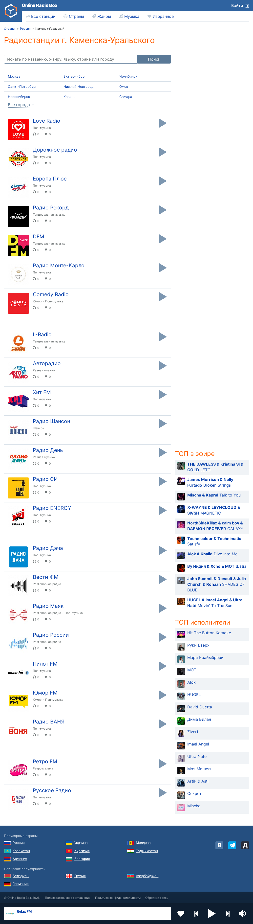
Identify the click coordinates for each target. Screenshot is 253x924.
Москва (14, 76)
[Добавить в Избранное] (181, 914)
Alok (191, 682)
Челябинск (128, 76)
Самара (125, 97)
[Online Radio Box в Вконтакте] (219, 845)
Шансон (38, 428)
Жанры (104, 16)
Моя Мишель (199, 768)
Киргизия (82, 851)
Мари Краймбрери (205, 657)
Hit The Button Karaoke (209, 632)
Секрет (194, 793)
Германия (21, 884)
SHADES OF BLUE (216, 584)
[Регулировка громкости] (243, 914)
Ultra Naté (197, 756)
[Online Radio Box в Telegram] (232, 845)
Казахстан (21, 851)
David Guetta (199, 706)
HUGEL (194, 694)
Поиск (154, 59)
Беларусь (21, 876)
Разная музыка (44, 370)
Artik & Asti (198, 781)
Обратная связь (156, 898)
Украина (81, 843)
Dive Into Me (212, 553)
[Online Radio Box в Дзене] (245, 845)
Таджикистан (147, 851)
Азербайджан (147, 876)
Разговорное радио (47, 584)
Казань (69, 97)
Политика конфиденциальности (118, 898)
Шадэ (216, 566)
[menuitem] (41, 16)
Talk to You (214, 495)
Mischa (193, 805)
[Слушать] (163, 123)
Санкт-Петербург (22, 87)
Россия (19, 843)
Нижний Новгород (78, 87)
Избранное (163, 16)
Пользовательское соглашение (67, 898)
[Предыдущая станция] (196, 914)
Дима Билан (199, 719)
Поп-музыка (42, 128)
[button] (212, 914)
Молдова (143, 843)
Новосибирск (19, 97)
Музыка (131, 16)
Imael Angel (198, 744)
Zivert (192, 731)
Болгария (82, 859)
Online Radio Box (39, 5)
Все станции (43, 16)
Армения (20, 859)
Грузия (80, 876)
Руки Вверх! (199, 645)
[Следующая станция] (227, 914)
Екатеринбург (74, 76)
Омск (123, 87)
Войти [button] (237, 5)
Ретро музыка (43, 768)
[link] (11, 11)
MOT (191, 669)
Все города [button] (19, 104)
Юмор (37, 301)
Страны (76, 16)
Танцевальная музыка (49, 214)
